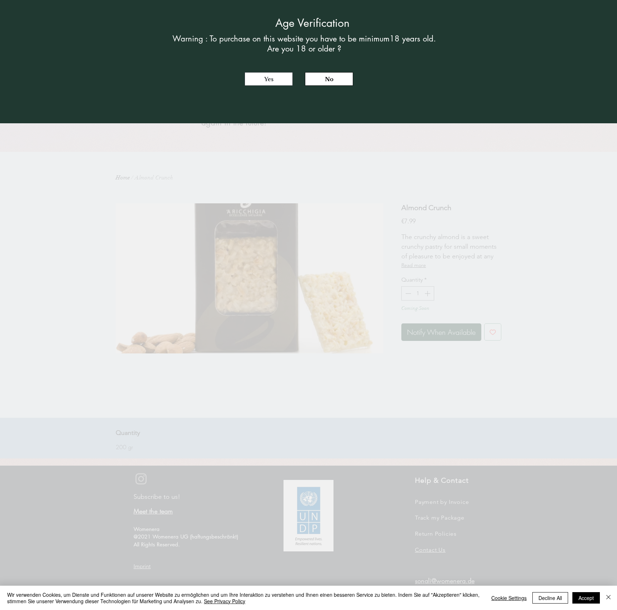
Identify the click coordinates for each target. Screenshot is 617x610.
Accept (586, 597)
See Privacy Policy (224, 601)
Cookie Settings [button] (509, 597)
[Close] (608, 597)
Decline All (550, 597)
